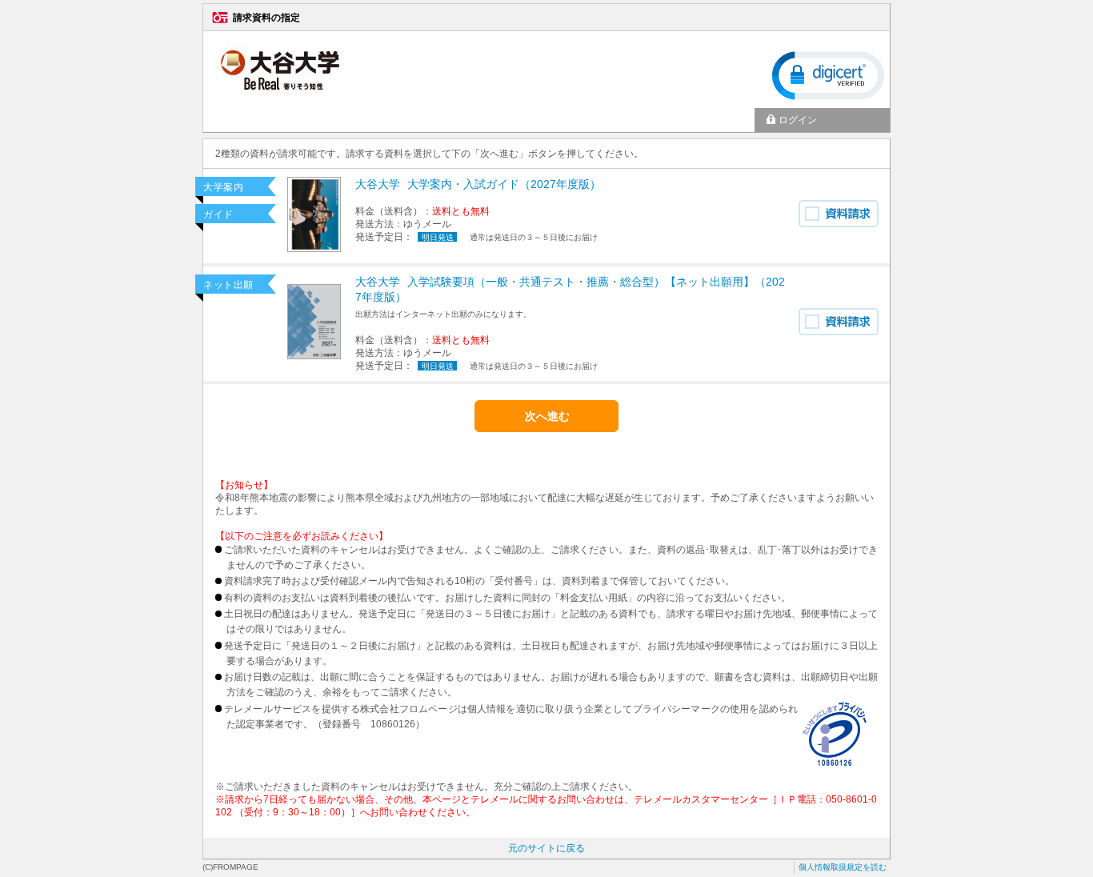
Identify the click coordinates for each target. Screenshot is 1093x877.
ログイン (798, 120)
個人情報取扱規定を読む (843, 867)
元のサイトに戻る (546, 848)
